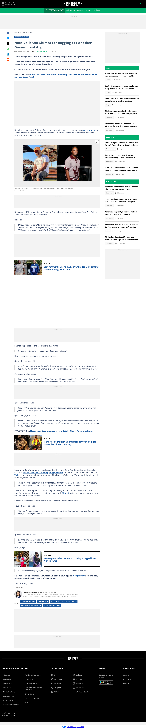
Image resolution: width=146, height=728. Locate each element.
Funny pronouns (28, 601)
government (89, 130)
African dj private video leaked (64, 601)
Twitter (17, 475)
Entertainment (55, 10)
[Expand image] (97, 142)
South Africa (109, 161)
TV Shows (96, 10)
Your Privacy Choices (75, 727)
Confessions (109, 130)
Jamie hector (43, 601)
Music (88, 10)
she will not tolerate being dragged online (43, 472)
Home (16, 32)
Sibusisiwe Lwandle (41, 51)
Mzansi (65, 493)
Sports (108, 80)
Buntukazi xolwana (52, 605)
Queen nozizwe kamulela (31, 605)
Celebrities (70, 10)
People (108, 92)
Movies (80, 10)
